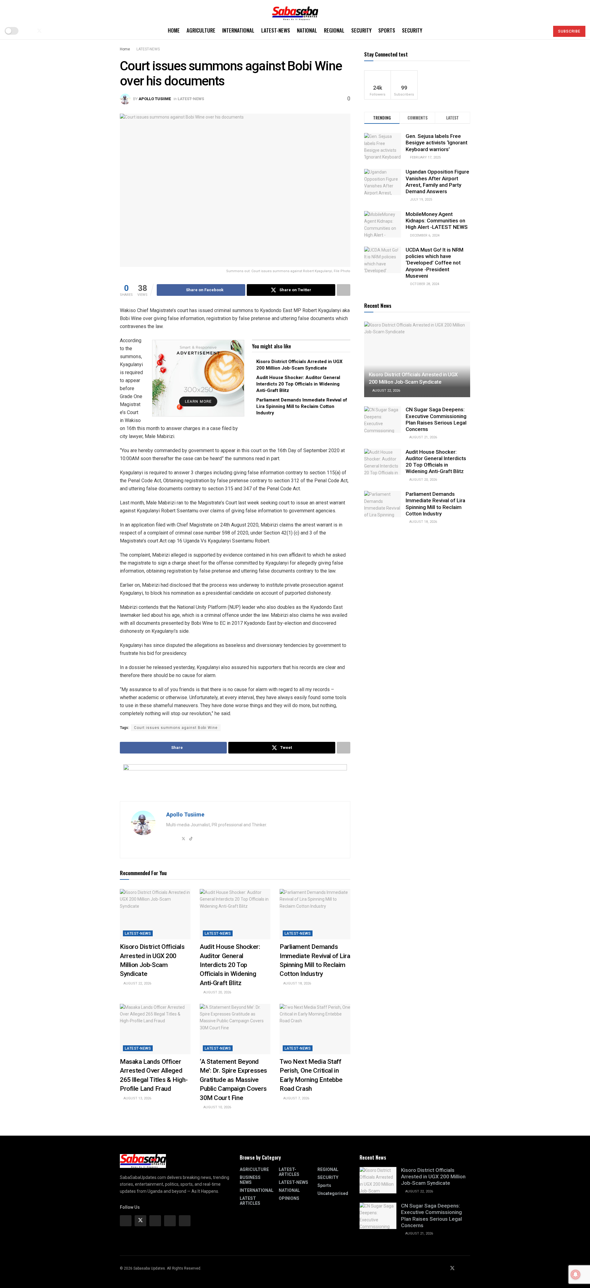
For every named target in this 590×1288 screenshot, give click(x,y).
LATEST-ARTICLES (289, 1172)
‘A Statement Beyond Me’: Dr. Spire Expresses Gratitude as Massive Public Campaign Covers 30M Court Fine (233, 1080)
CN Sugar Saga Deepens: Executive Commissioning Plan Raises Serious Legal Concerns (436, 419)
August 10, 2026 (217, 1107)
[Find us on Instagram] (155, 1220)
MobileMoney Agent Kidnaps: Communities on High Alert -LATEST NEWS (437, 220)
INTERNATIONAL (238, 30)
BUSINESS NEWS (250, 1180)
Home (174, 30)
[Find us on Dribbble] (185, 1220)
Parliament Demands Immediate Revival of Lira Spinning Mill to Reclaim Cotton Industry (301, 406)
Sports (386, 30)
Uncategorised (332, 1193)
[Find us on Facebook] (29, 31)
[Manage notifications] (575, 1274)
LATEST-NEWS (275, 30)
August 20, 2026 (217, 992)
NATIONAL (307, 30)
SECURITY (361, 30)
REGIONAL (334, 30)
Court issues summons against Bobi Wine (176, 728)
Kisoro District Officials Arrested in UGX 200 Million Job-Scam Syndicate (433, 1176)
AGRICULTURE (201, 30)
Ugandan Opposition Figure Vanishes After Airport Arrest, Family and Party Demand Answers (437, 182)
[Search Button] (542, 30)
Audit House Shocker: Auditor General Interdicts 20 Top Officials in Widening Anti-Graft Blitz (298, 384)
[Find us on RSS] (59, 31)
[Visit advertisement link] (198, 378)
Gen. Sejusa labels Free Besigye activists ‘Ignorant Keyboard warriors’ (436, 142)
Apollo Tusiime (155, 98)
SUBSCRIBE (569, 31)
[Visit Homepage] (295, 11)
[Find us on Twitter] (39, 31)
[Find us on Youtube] (50, 31)
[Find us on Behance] (170, 1220)
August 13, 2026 (137, 1098)
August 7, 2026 (295, 1098)
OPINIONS (289, 1198)
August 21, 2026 (422, 437)
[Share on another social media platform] (343, 290)
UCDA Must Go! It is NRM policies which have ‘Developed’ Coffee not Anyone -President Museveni (434, 263)
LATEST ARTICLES (250, 1201)
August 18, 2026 (296, 983)
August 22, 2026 (137, 983)
